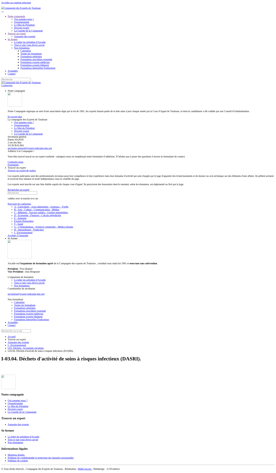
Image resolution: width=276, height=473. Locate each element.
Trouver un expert (17, 33)
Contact (11, 73)
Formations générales (31, 56)
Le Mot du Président (24, 25)
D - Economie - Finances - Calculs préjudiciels (37, 215)
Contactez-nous (15, 162)
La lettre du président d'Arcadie (30, 42)
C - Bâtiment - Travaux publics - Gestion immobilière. (41, 212)
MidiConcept (85, 469)
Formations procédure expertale (36, 59)
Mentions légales (16, 455)
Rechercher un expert (18, 189)
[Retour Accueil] (21, 8)
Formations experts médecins (35, 62)
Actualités (13, 71)
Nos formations (22, 48)
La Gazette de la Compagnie (28, 30)
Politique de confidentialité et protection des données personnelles (41, 457)
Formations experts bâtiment (34, 65)
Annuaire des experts (24, 36)
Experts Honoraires (24, 221)
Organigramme (21, 22)
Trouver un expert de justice (22, 170)
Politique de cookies (18, 460)
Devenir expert (21, 27)
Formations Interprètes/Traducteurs (37, 68)
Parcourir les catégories (19, 204)
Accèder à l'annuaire (18, 235)
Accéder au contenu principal (16, 2)
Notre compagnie (16, 16)
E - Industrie (20, 218)
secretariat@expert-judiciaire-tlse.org (26, 294)
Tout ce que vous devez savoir (29, 45)
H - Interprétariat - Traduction (29, 229)
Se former (13, 39)
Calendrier (25, 50)
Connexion (6, 85)
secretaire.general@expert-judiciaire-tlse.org (30, 148)
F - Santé (18, 224)
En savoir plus (15, 116)
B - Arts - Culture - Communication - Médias (36, 209)
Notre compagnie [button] (16, 90)
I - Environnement (23, 232)
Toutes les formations (31, 53)
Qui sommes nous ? (24, 19)
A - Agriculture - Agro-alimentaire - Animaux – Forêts (41, 206)
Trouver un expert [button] (17, 167)
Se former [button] (13, 238)
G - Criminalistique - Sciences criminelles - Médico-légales (43, 226)
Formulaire (13, 164)
